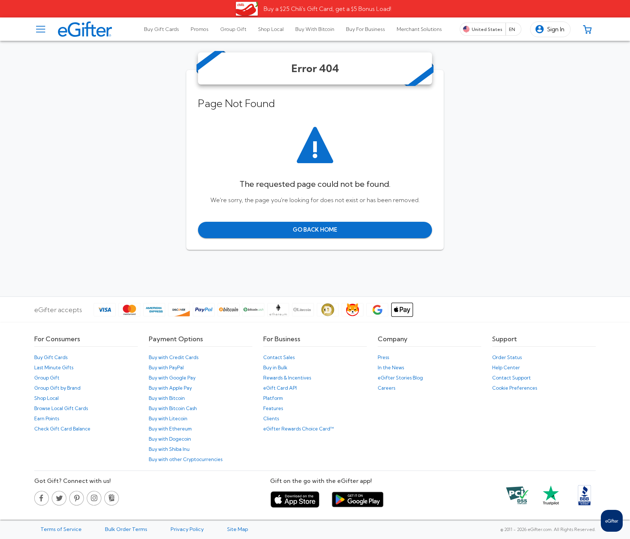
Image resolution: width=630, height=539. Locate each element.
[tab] (161, 29)
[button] (550, 29)
